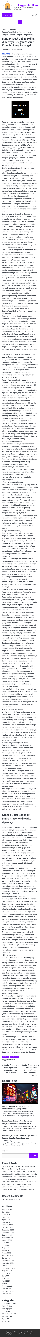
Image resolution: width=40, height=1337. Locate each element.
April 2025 (6, 1250)
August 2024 (7, 1271)
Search (5, 1151)
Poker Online (7, 1306)
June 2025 (6, 1245)
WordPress (30, 1334)
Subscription (7, 15)
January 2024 (7, 1289)
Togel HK (5, 1056)
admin (19, 50)
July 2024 (6, 1273)
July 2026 (6, 1212)
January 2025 (7, 1258)
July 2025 (6, 1243)
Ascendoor (14, 1334)
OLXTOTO (6, 54)
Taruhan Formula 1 (9, 1314)
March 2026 (6, 1222)
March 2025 (6, 1253)
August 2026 (7, 1209)
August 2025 (7, 1240)
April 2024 (6, 1281)
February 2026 (7, 1225)
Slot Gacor (6, 1311)
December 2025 (8, 1230)
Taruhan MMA (7, 1316)
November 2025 (8, 1232)
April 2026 (6, 1220)
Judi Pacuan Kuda (9, 1304)
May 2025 (5, 1248)
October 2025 (7, 1235)
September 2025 (8, 1238)
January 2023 (7, 1294)
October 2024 (7, 1266)
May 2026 (5, 1217)
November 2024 (8, 1263)
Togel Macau (14, 1056)
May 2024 (5, 1278)
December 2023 (8, 1291)
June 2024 (6, 1276)
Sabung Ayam (7, 1309)
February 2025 (7, 1255)
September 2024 (8, 1268)
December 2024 (8, 1261)
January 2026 (7, 1227)
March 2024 (6, 1284)
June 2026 (6, 1215)
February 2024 (7, 1286)
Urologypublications (26, 5)
